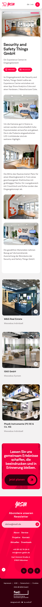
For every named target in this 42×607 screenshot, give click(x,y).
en (32, 4)
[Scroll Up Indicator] (10, 569)
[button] (37, 4)
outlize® (29, 602)
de (28, 4)
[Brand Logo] (8, 4)
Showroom (26, 69)
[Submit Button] (37, 524)
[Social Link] (24, 571)
